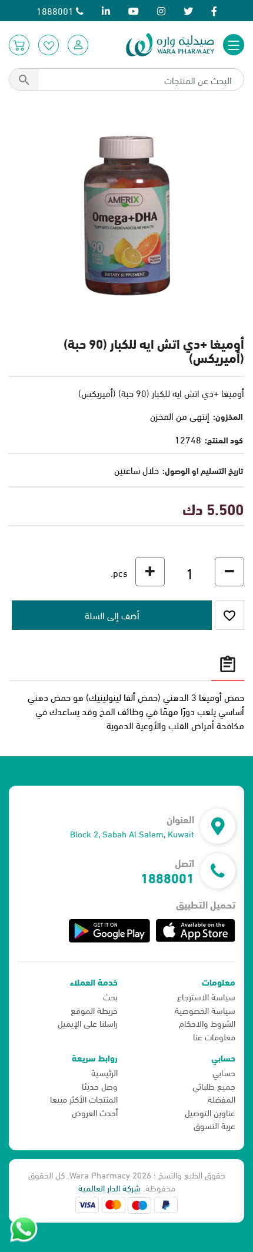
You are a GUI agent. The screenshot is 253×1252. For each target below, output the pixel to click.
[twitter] (188, 10)
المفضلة (221, 1098)
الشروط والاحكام (207, 1022)
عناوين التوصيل (210, 1112)
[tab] (227, 663)
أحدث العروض (95, 1112)
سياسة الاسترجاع (206, 996)
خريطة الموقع (94, 1009)
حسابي (223, 1072)
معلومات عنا (214, 1036)
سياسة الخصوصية (205, 1009)
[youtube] (133, 10)
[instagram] (161, 10)
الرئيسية (104, 1072)
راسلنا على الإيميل (88, 1022)
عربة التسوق (214, 1125)
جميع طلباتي (213, 1085)
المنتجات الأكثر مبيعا (84, 1098)
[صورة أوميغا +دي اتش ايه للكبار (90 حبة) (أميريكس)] (126, 215)
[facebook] (214, 10)
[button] (78, 45)
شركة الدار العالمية (109, 1187)
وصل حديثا (100, 1085)
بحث (110, 996)
